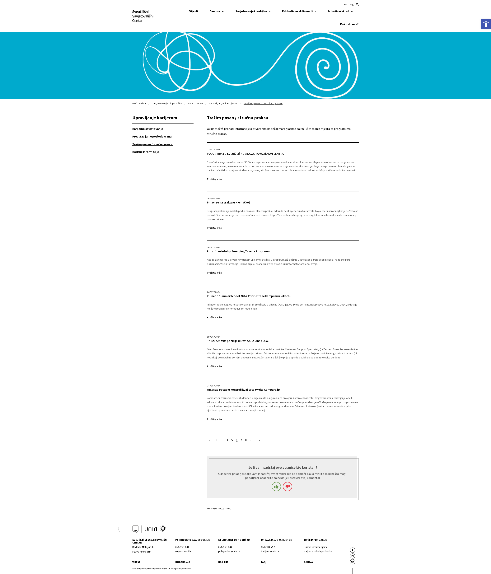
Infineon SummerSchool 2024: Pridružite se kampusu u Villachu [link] (249, 296)
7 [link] (241, 440)
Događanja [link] (182, 562)
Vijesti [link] (193, 11)
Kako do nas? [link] (349, 24)
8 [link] (246, 440)
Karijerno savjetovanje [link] (147, 129)
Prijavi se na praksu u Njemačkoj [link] (228, 202)
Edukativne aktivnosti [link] (297, 11)
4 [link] (227, 440)
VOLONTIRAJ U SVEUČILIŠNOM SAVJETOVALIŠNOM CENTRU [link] (246, 154)
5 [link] (232, 440)
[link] (486, 24)
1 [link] (216, 440)
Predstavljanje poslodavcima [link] (152, 136)
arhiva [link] (308, 562)
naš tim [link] (223, 562)
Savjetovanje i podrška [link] (251, 11)
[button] (357, 4)
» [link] (259, 440)
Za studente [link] (195, 103)
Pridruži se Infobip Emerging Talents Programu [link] (238, 251)
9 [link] (250, 440)
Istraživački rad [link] (338, 11)
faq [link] (263, 562)
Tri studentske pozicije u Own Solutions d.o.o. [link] (238, 341)
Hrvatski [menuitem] (345, 4)
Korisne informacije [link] (145, 152)
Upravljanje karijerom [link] (223, 103)
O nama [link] (214, 11)
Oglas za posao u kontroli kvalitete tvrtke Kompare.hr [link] (243, 389)
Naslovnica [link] (139, 103)
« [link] (209, 440)
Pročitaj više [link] (214, 179)
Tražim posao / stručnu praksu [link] (152, 144)
